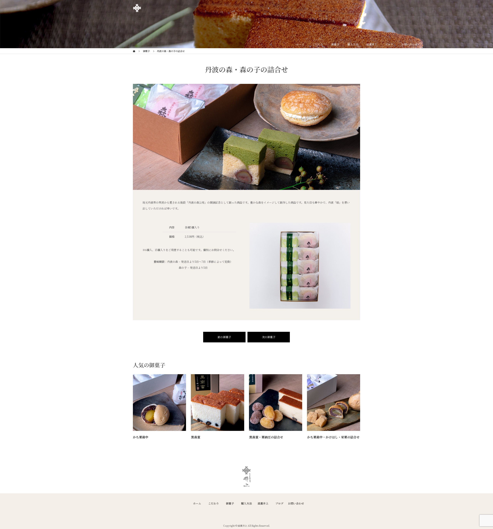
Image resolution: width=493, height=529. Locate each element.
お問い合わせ (296, 503)
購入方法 (246, 503)
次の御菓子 (268, 337)
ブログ (279, 503)
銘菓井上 (263, 503)
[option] (246, 138)
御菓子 (230, 503)
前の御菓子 (224, 337)
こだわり (213, 503)
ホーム (197, 503)
